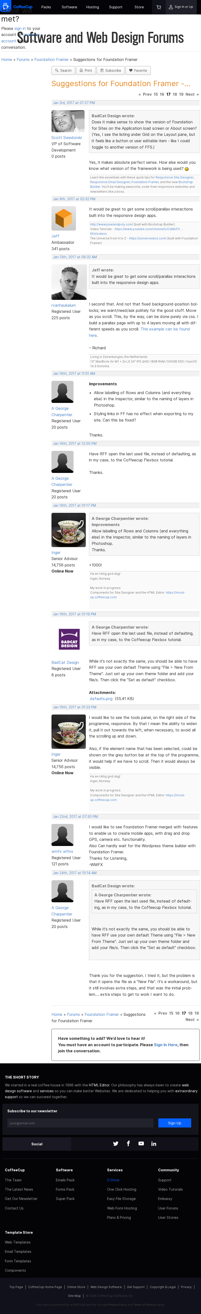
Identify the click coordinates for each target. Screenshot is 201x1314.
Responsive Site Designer (174, 177)
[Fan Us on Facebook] (128, 1144)
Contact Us (14, 1208)
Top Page (16, 1287)
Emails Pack (65, 1180)
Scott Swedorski (66, 137)
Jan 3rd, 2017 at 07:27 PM (74, 103)
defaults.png (101, 698)
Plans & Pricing (119, 1217)
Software (69, 7)
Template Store (19, 1232)
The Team (13, 1180)
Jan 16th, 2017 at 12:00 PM (75, 444)
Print (87, 70)
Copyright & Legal (163, 1287)
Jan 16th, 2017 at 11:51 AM (74, 373)
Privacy (186, 1287)
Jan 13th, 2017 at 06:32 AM (75, 257)
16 (162, 94)
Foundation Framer (51, 59)
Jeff (55, 236)
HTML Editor (99, 1085)
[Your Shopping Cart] (159, 7)
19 (181, 94)
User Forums (168, 1208)
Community (168, 1170)
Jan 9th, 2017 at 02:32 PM (74, 199)
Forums (23, 59)
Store (139, 7)
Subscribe (112, 70)
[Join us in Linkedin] (154, 1144)
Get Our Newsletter (21, 1199)
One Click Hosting (121, 1189)
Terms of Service (145, 1304)
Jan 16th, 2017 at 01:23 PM (74, 707)
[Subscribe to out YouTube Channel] (141, 1144)
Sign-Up (174, 1123)
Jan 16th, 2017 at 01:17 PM (74, 505)
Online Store (76, 1287)
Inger (56, 552)
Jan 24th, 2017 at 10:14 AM (75, 873)
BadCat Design (65, 662)
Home (6, 59)
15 (156, 94)
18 (175, 94)
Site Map (74, 1296)
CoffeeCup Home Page (45, 1287)
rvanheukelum (63, 305)
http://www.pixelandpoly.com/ (111, 224)
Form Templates (18, 1261)
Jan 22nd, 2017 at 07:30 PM (75, 817)
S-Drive (113, 1180)
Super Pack (65, 1199)
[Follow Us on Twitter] (116, 1144)
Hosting (92, 7)
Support (116, 7)
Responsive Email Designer (110, 182)
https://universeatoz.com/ (147, 238)
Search (65, 70)
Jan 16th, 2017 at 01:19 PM (74, 614)
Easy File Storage (121, 1199)
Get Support (136, 1287)
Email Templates (18, 1251)
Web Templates (18, 1242)
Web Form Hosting (122, 1208)
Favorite (139, 70)
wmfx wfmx (62, 851)
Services (115, 1170)
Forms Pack (65, 1189)
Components (15, 1270)
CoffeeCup (15, 1170)
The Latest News (19, 1189)
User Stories (168, 1217)
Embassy (165, 1199)
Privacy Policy (117, 1304)
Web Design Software (106, 1287)
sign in (20, 28)
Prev (147, 94)
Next (190, 94)
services (47, 1091)
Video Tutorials (170, 1189)
